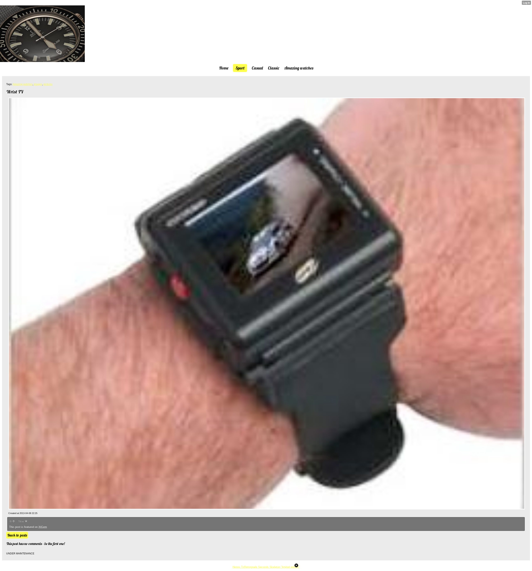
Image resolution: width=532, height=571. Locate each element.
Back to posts (17, 535)
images (38, 84)
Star (21, 521)
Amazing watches (23, 84)
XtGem (42, 527)
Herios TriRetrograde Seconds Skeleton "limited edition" (266, 567)
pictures (47, 84)
